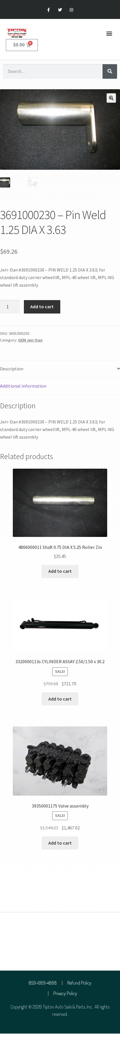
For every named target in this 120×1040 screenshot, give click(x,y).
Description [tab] (11, 369)
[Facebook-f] (48, 10)
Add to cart (42, 306)
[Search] (110, 71)
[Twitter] (60, 10)
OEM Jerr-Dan (30, 340)
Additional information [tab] (23, 386)
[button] (109, 33)
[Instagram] (71, 10)
